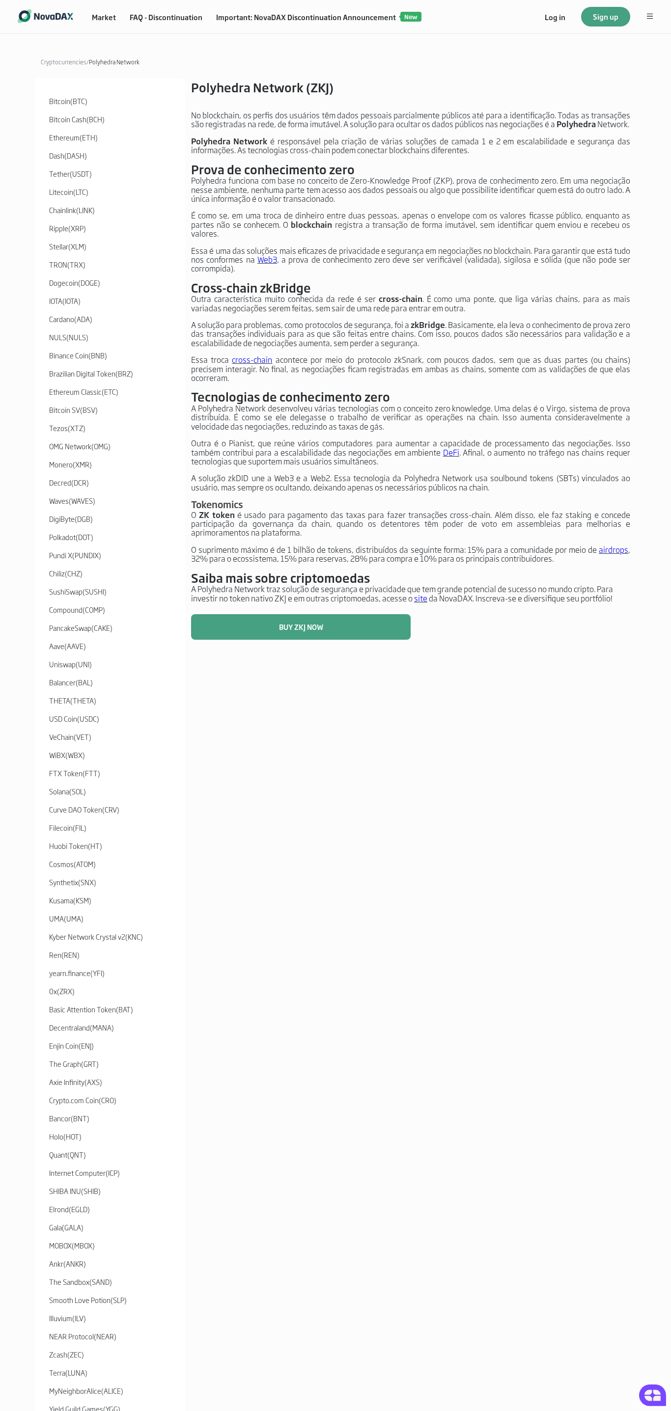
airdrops (613, 549)
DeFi (451, 452)
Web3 (267, 259)
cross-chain (252, 359)
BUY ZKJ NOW (301, 627)
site (420, 598)
